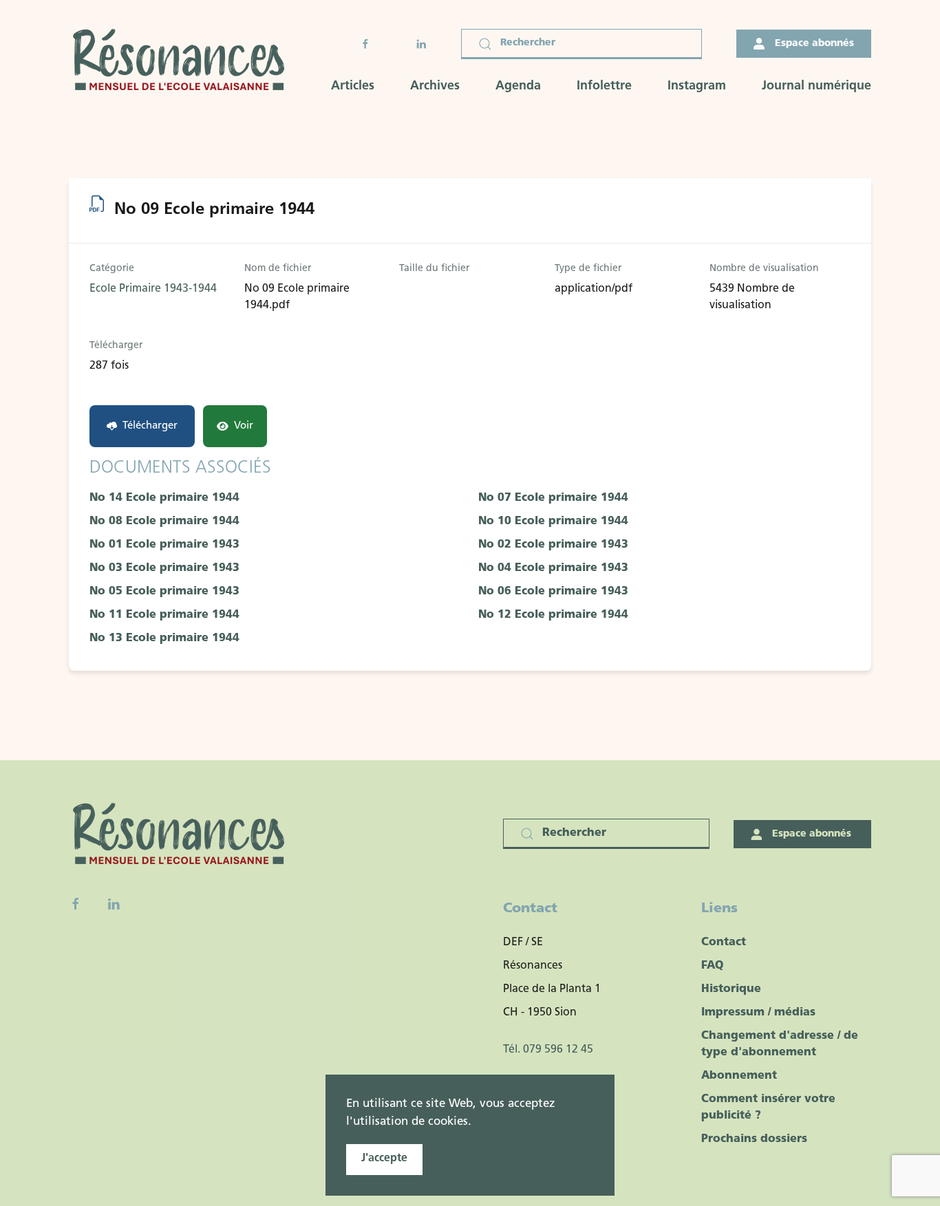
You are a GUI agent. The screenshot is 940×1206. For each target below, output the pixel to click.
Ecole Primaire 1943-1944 (153, 288)
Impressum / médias (758, 1012)
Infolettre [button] (604, 86)
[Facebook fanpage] (76, 904)
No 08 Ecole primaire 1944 (164, 521)
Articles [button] (352, 86)
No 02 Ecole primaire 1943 (553, 544)
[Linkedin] (113, 904)
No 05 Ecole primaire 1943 (164, 591)
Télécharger (150, 426)
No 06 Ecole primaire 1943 (553, 591)
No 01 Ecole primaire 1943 (164, 544)
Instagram (696, 86)
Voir (243, 426)
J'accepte (384, 1158)
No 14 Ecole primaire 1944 (164, 498)
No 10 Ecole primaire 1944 (553, 521)
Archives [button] (435, 86)
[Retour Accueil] (183, 62)
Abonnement (739, 1075)
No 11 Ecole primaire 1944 (164, 615)
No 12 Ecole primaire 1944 (553, 615)
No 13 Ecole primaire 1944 (164, 638)
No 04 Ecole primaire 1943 (553, 568)
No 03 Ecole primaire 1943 (164, 568)
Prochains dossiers (754, 1139)
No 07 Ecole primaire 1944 (553, 498)
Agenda (518, 86)
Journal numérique (816, 86)
